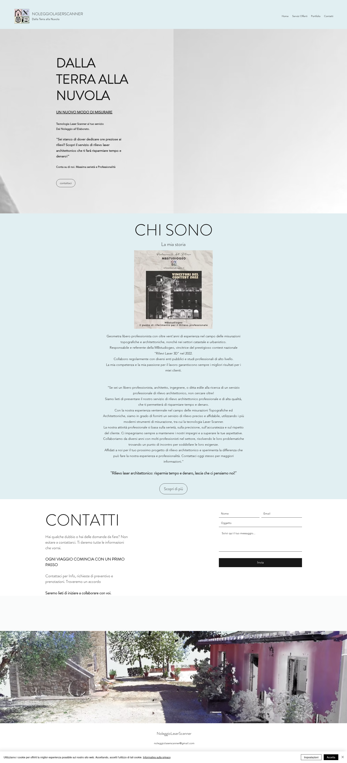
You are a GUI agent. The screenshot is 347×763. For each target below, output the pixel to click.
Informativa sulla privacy (157, 757)
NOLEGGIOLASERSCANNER (57, 14)
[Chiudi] (342, 757)
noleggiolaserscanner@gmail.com (174, 743)
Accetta (331, 757)
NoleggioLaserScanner (174, 733)
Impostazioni (311, 757)
